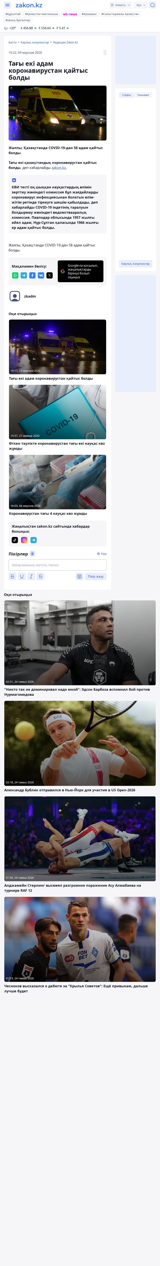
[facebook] (32, 275)
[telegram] (23, 275)
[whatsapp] (15, 275)
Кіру (104, 553)
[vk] (40, 275)
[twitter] (49, 275)
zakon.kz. (59, 167)
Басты (13, 42)
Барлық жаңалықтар (35, 42)
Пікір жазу (95, 576)
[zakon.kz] (29, 5)
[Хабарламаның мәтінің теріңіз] (58, 565)
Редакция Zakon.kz (65, 42)
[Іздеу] (152, 5)
